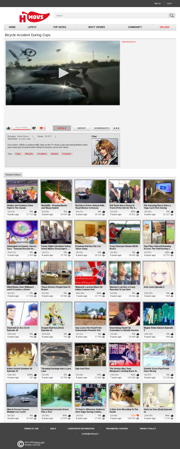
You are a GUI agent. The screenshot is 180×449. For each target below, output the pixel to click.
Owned (54, 154)
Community (135, 27)
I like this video (9, 128)
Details (62, 128)
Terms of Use (31, 429)
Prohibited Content (117, 429)
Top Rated (59, 27)
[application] (63, 73)
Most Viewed (96, 27)
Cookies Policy (90, 434)
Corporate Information (81, 429)
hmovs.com (39, 442)
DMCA (53, 429)
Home (12, 27)
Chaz (94, 136)
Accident (41, 154)
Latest (32, 27)
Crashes (66, 154)
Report (82, 128)
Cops (18, 154)
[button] (62, 73)
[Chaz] (105, 152)
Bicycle (29, 154)
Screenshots (101, 128)
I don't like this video (34, 128)
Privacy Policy (148, 429)
